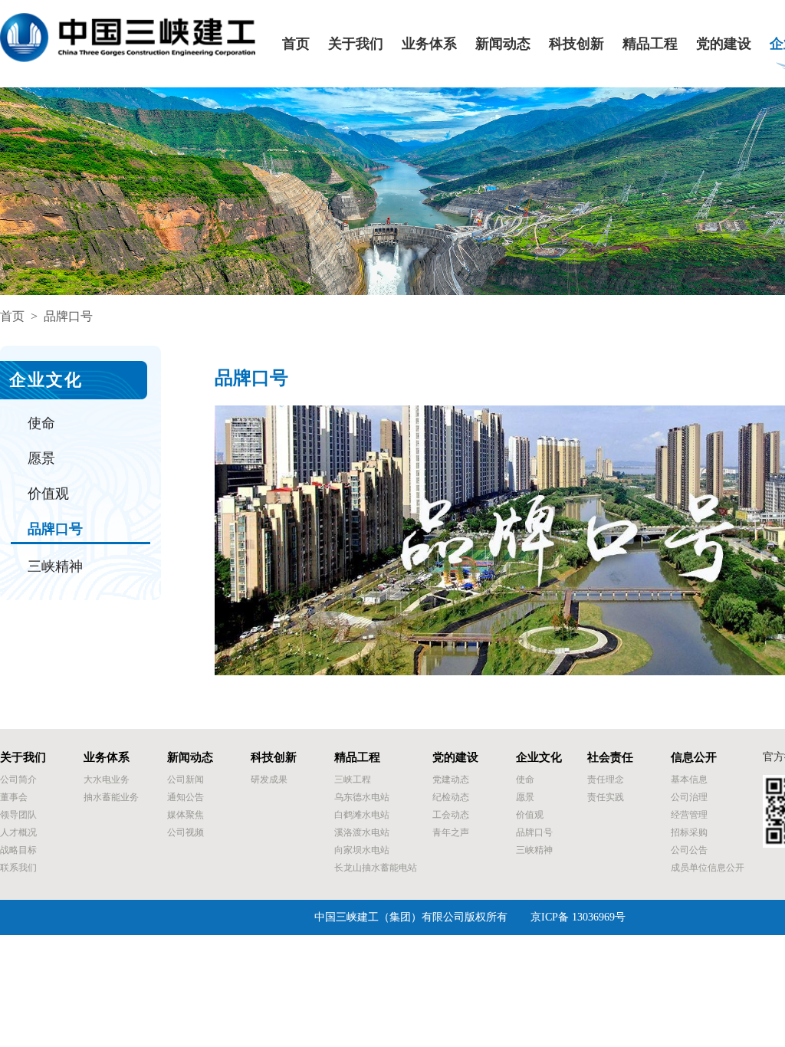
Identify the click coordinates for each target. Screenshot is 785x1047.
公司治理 (689, 797)
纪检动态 (450, 797)
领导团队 (18, 814)
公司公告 (689, 850)
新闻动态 (502, 44)
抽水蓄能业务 (111, 797)
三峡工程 (352, 779)
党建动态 (450, 779)
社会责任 (610, 757)
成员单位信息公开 (707, 867)
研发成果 (269, 779)
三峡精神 (55, 566)
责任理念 (605, 779)
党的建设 (723, 44)
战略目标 (18, 850)
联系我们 (18, 867)
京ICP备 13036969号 (578, 917)
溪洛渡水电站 (361, 832)
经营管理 (689, 814)
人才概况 (18, 832)
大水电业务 (107, 779)
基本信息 (689, 779)
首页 (296, 44)
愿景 (41, 458)
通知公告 (185, 797)
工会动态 (450, 814)
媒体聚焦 (185, 814)
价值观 (48, 493)
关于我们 (355, 44)
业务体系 (429, 44)
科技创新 (576, 44)
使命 (41, 423)
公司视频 (185, 832)
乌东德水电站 (361, 797)
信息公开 (694, 757)
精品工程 (650, 44)
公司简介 (18, 779)
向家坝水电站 (361, 850)
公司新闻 (185, 779)
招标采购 (689, 832)
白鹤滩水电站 (361, 814)
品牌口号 (55, 529)
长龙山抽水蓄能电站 (375, 867)
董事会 (14, 797)
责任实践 (605, 797)
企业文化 (539, 757)
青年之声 (450, 832)
